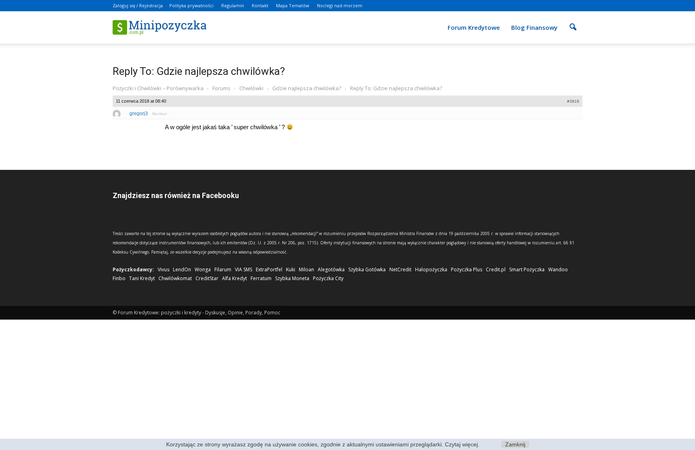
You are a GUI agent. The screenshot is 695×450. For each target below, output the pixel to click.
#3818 (573, 101)
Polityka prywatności (191, 5)
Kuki (290, 269)
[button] (572, 21)
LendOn (182, 269)
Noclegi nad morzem (339, 5)
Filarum (222, 269)
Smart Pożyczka (527, 269)
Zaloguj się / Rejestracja (138, 5)
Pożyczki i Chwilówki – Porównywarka (158, 88)
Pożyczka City (328, 278)
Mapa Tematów (292, 5)
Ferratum (261, 278)
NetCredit (400, 269)
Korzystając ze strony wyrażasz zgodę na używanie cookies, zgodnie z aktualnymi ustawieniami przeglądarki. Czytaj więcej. (322, 444)
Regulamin (232, 5)
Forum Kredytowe (474, 27)
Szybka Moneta (292, 278)
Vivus (163, 269)
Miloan (306, 269)
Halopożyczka (431, 269)
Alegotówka (331, 269)
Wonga (203, 269)
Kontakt (260, 5)
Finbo (119, 278)
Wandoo (558, 269)
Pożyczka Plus (466, 269)
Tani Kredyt (142, 278)
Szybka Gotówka (367, 269)
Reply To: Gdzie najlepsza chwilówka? (199, 71)
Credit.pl (496, 269)
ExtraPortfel (269, 269)
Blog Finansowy (534, 27)
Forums (221, 88)
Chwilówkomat (175, 278)
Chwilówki (251, 88)
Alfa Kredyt (234, 278)
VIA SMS (243, 269)
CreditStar (206, 278)
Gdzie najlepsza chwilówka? (306, 88)
